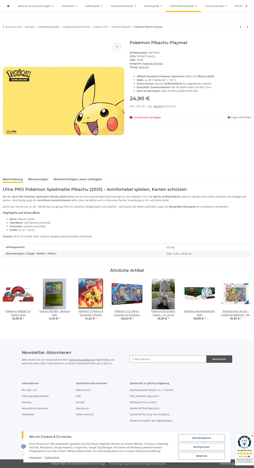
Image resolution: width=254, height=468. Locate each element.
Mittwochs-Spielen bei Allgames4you (151, 420)
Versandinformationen (35, 408)
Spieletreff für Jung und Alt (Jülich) (150, 414)
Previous (8, 302)
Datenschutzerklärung (82, 359)
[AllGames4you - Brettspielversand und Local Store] (8, 6)
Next (245, 302)
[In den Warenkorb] (5, 38)
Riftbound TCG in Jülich (143, 402)
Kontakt (80, 402)
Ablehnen (201, 455)
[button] (244, 6)
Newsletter (28, 414)
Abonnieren (219, 359)
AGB (78, 396)
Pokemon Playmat (153, 63)
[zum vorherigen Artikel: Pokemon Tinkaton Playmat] (240, 27)
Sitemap (26, 402)
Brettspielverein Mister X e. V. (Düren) (151, 390)
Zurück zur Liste (13, 26)
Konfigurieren (202, 446)
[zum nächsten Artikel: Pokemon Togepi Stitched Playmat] (247, 27)
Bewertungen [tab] (38, 179)
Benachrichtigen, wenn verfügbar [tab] (78, 179)
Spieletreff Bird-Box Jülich (144, 408)
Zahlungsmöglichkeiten (35, 396)
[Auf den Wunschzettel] (117, 47)
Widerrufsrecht (84, 414)
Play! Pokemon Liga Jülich (144, 396)
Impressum (35, 457)
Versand (158, 106)
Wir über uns (29, 390)
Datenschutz (52, 457)
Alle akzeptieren (201, 437)
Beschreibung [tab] (13, 179)
